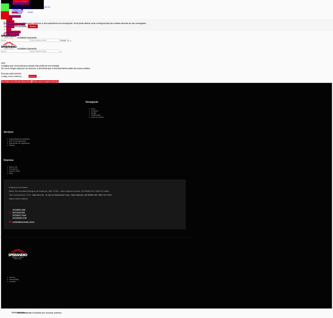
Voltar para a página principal (45, 81)
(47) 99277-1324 (19, 215)
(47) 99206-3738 (19, 218)
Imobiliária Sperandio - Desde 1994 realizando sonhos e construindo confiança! (22, 7)
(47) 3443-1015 (18, 212)
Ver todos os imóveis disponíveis (16, 81)
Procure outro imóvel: (11, 73)
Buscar (33, 76)
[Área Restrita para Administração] (53, 313)
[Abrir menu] (36, 13)
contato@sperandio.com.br (23, 222)
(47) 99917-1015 (18, 210)
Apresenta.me (14, 312)
